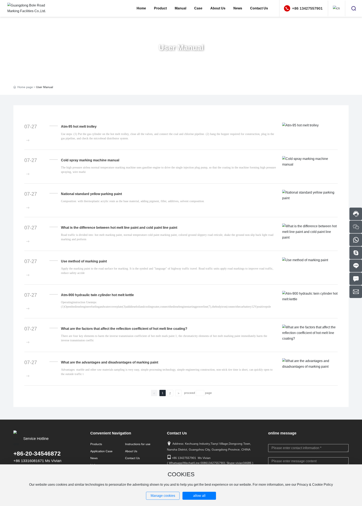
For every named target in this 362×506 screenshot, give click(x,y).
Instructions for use (137, 444)
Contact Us (132, 458)
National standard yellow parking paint (91, 194)
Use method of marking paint (84, 261)
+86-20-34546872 (37, 453)
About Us (131, 451)
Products (96, 444)
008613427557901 (213, 463)
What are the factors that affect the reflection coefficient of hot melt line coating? (124, 328)
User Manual (181, 48)
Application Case (101, 451)
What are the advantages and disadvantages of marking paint (109, 362)
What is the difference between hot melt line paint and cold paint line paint (119, 227)
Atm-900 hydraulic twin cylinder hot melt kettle (97, 295)
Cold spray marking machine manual (90, 160)
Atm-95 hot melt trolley (79, 126)
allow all (199, 495)
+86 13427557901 (307, 8)
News (94, 458)
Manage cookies (163, 495)
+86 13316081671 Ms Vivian (37, 461)
